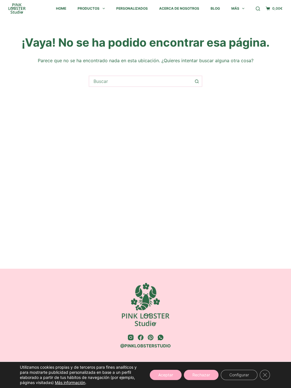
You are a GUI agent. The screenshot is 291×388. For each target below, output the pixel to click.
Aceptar (165, 374)
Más (235, 8)
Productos (88, 8)
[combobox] (140, 81)
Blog (215, 8)
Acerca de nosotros (179, 8)
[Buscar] (258, 9)
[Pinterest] (150, 337)
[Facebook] (141, 337)
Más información (70, 382)
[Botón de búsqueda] (197, 81)
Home (61, 8)
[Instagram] (131, 337)
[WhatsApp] (160, 337)
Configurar (239, 374)
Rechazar (201, 374)
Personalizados (132, 8)
